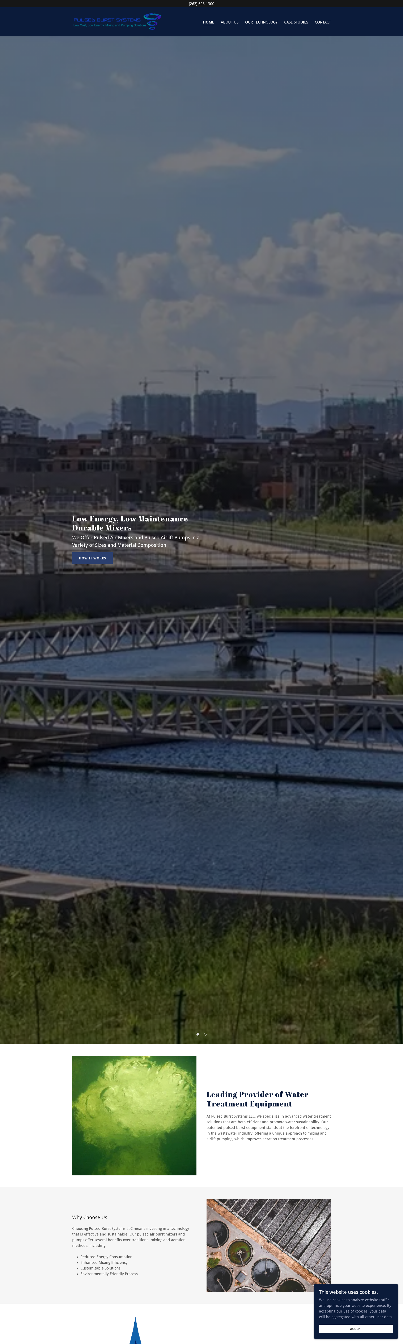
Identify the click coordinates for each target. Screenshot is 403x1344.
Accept (356, 1329)
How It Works (92, 558)
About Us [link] (229, 22)
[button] (197, 1034)
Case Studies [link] (296, 22)
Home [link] (208, 22)
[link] (117, 21)
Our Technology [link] (261, 22)
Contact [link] (323, 22)
